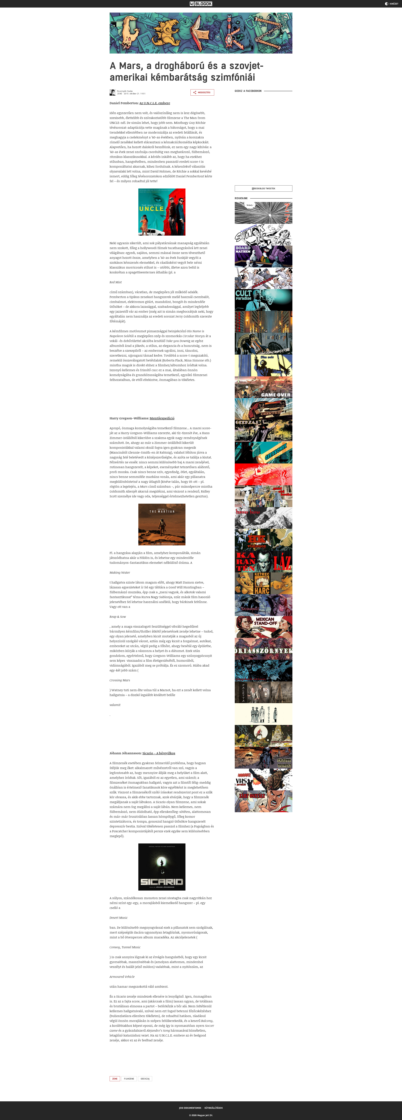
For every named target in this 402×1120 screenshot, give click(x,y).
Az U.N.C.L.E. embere (154, 103)
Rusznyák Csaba (125, 91)
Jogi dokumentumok (190, 1108)
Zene (119, 94)
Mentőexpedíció (162, 418)
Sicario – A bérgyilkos (158, 753)
